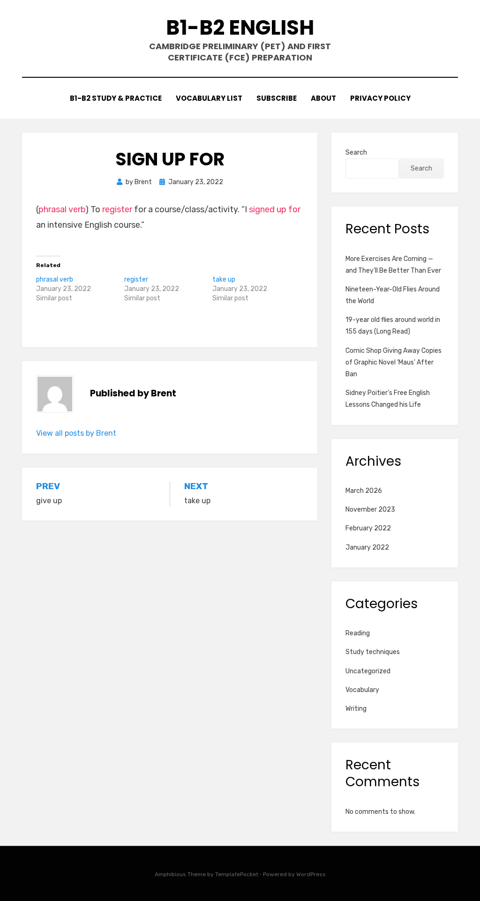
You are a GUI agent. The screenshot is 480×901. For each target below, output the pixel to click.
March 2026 (363, 491)
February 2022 (368, 528)
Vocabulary (362, 690)
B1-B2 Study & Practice (116, 98)
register (117, 209)
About (323, 98)
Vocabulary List (209, 98)
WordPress (311, 874)
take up (223, 279)
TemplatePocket (236, 874)
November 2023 (370, 510)
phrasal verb (61, 209)
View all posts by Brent (76, 433)
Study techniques (372, 652)
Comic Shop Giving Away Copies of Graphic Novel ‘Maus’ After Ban (393, 362)
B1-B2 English (240, 27)
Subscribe (276, 98)
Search (356, 152)
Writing (356, 709)
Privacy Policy (380, 98)
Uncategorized (367, 671)
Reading (357, 633)
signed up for (274, 209)
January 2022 (367, 547)
